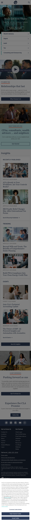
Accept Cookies (15, 518)
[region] (15, 499)
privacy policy (7, 497)
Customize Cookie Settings (15, 509)
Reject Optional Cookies (15, 513)
